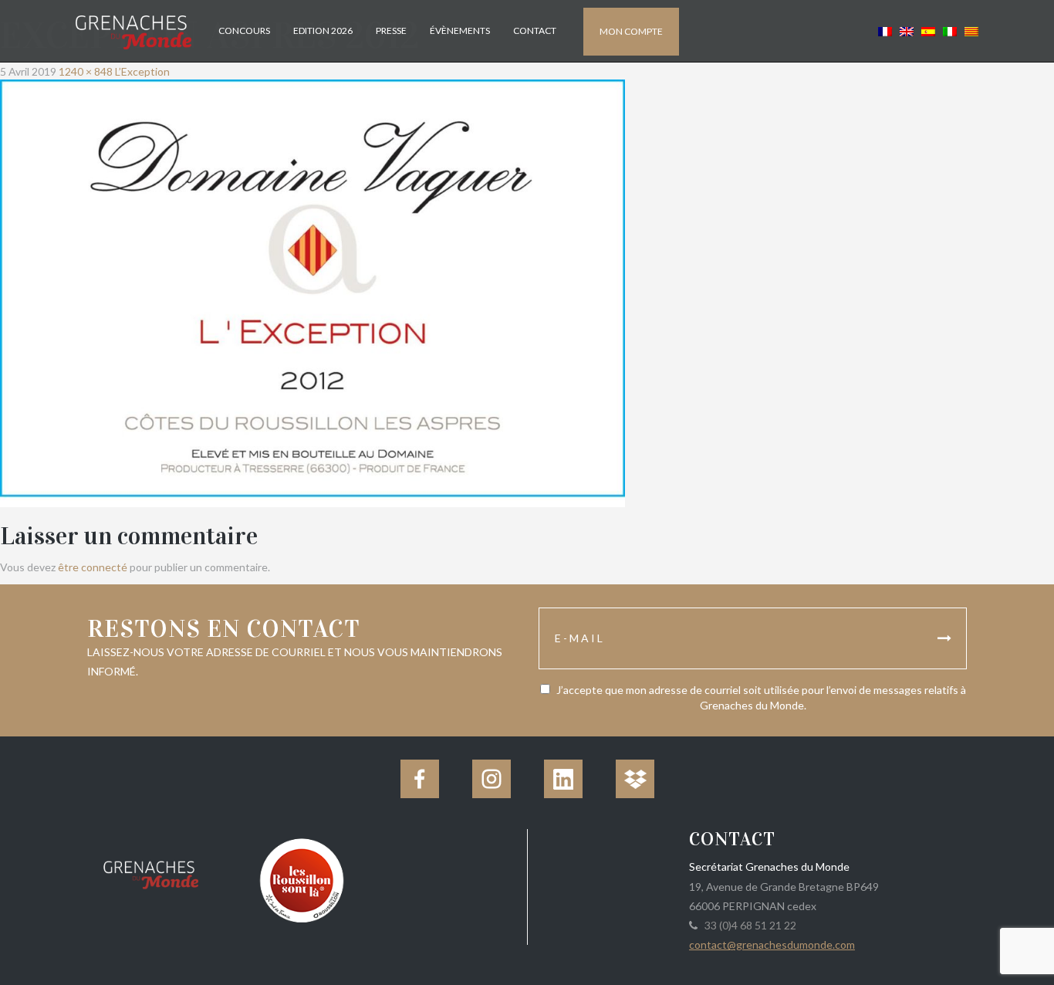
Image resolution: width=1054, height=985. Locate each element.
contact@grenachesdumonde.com (772, 944)
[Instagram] (491, 779)
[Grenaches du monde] (151, 872)
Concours (244, 30)
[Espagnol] (928, 30)
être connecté (92, 567)
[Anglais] (906, 30)
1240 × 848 (86, 71)
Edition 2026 (323, 30)
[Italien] (950, 30)
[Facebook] (419, 779)
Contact (534, 30)
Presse (391, 30)
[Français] (885, 30)
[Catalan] (969, 30)
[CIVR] (301, 879)
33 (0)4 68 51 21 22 (748, 925)
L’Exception (142, 71)
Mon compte (631, 31)
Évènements (460, 30)
